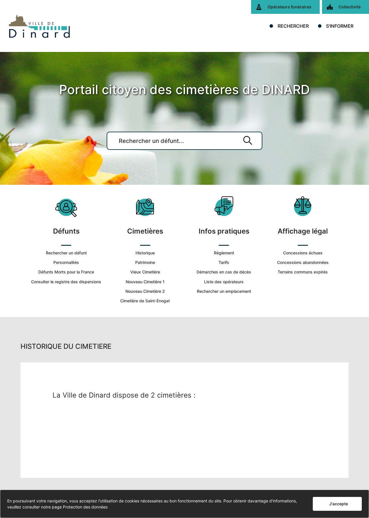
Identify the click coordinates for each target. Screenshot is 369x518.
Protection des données (85, 506)
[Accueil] (39, 26)
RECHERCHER (293, 26)
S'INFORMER (339, 26)
